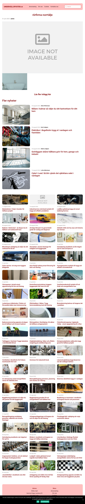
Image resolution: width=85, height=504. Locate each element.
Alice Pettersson (45, 105)
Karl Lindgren (44, 127)
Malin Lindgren (45, 148)
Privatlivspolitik (44, 501)
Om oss (40, 6)
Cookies (46, 6)
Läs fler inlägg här (42, 94)
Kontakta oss (54, 6)
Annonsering (32, 6)
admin (12, 19)
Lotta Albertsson (45, 170)
